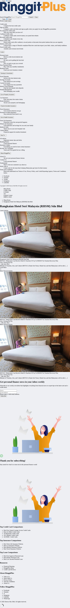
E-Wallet (6, 192)
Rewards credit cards (6, 37)
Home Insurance (4, 101)
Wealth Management (6, 89)
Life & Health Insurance (7, 117)
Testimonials (3, 163)
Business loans (4, 68)
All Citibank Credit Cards (11, 535)
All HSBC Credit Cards (10, 537)
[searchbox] (19, 17)
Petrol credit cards (5, 40)
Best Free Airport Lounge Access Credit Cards (17, 530)
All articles (3, 138)
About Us (3, 156)
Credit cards (3, 24)
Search (31, 17)
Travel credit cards (5, 47)
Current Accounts (5, 83)
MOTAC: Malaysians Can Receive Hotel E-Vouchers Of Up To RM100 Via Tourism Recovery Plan (29, 261)
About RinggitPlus (5, 153)
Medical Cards (4, 127)
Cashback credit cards (6, 34)
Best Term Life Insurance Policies (13, 544)
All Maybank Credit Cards (11, 533)
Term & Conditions (9, 581)
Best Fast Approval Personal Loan (13, 556)
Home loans (3, 58)
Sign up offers (4, 27)
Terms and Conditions (6, 169)
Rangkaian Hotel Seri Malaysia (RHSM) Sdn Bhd (18, 202)
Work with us (4, 166)
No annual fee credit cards (7, 30)
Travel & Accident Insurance (8, 106)
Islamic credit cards (5, 44)
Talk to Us (7, 576)
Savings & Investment (6, 73)
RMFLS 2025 (8, 197)
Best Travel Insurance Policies (12, 549)
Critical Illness (4, 130)
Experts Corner (8, 195)
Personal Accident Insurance (8, 112)
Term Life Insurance (6, 120)
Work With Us (8, 578)
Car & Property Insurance (7, 94)
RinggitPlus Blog (9, 568)
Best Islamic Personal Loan (11, 557)
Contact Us (3, 160)
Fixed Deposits (4, 76)
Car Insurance (4, 98)
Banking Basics (4, 142)
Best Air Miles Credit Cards (12, 532)
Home (2, 21)
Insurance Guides (5, 145)
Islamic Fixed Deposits (6, 86)
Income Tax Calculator (6, 148)
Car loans (2, 62)
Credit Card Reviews (10, 569)
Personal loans (4, 55)
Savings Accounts (5, 80)
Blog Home (7, 189)
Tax (5, 193)
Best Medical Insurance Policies (13, 547)
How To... (3, 135)
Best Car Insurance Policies (11, 545)
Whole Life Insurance (6, 124)
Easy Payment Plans (6, 65)
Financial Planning (9, 566)
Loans (2, 52)
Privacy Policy (8, 580)
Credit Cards (7, 21)
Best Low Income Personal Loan (13, 559)
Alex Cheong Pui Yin (6, 262)
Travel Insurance (5, 109)
